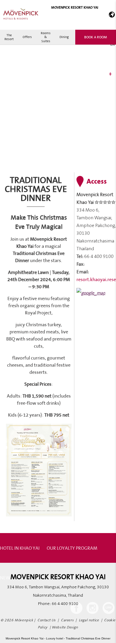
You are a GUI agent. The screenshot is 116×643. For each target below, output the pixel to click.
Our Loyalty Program (72, 548)
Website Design (65, 627)
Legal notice (89, 620)
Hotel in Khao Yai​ (20, 548)
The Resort (9, 37)
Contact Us (46, 620)
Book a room (95, 37)
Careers (67, 620)
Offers (27, 37)
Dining (64, 37)
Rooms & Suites (46, 36)
